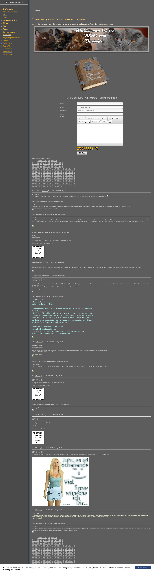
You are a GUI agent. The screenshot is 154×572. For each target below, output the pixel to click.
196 (68, 174)
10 (42, 161)
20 (32, 162)
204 (41, 176)
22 (35, 162)
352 (59, 186)
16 (51, 161)
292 (59, 182)
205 (44, 176)
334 (63, 185)
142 (37, 171)
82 (35, 167)
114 (63, 168)
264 (41, 180)
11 (43, 161)
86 (41, 167)
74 (54, 165)
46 (41, 164)
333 (61, 185)
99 (62, 167)
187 (48, 174)
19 (56, 161)
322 (37, 185)
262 (37, 180)
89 (46, 167)
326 (46, 185)
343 (39, 186)
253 (61, 179)
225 (44, 177)
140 (33, 171)
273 (61, 180)
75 (56, 165)
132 (59, 170)
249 (52, 179)
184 (41, 174)
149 (52, 171)
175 (66, 173)
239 (74, 177)
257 (70, 179)
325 (44, 185)
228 (50, 177)
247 (48, 179)
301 (35, 183)
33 (52, 162)
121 (35, 170)
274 (63, 180)
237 (70, 177)
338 (72, 185)
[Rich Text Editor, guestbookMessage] (100, 133)
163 (39, 173)
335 (66, 185)
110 (55, 168)
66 (41, 165)
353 (61, 186)
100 (33, 168)
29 (46, 162)
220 (33, 177)
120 (33, 170)
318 (72, 183)
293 (61, 182)
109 (52, 168)
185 (44, 174)
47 (43, 164)
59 (62, 164)
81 (34, 167)
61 (34, 165)
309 (52, 183)
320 (33, 185)
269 (52, 180)
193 (61, 174)
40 (32, 164)
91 (49, 167)
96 (57, 167)
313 (61, 183)
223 (39, 177)
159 (74, 171)
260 (33, 180)
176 (68, 173)
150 (55, 171)
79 (62, 165)
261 (35, 180)
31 (49, 162)
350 (55, 186)
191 (57, 174)
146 (46, 171)
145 (44, 171)
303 (39, 183)
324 (41, 185)
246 (46, 179)
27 (43, 162)
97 (59, 167)
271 (57, 180)
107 (48, 168)
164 (41, 173)
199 (74, 174)
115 (66, 168)
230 (55, 177)
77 (59, 165)
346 (46, 186)
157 (70, 171)
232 (59, 177)
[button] (79, 118)
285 (44, 182)
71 (49, 165)
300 (33, 183)
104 (41, 168)
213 (61, 176)
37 (59, 162)
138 (72, 170)
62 (35, 165)
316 (68, 183)
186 (46, 174)
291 (57, 182)
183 (39, 174)
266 (46, 180)
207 (48, 176)
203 (39, 176)
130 (55, 170)
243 (39, 179)
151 (57, 171)
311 (57, 183)
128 (50, 170)
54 (54, 164)
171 (57, 173)
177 (70, 173)
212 (59, 176)
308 (50, 183)
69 (46, 165)
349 (52, 186)
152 (59, 171)
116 (68, 168)
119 (74, 168)
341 (35, 186)
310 (55, 183)
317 (70, 183)
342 (37, 186)
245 (44, 179)
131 (57, 170)
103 (39, 168)
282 (37, 182)
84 (38, 167)
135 (66, 170)
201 (35, 176)
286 (46, 182)
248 (50, 179)
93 (52, 167)
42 (35, 164)
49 (46, 164)
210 (55, 176)
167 (48, 173)
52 (51, 164)
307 (48, 183)
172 (59, 173)
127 (48, 170)
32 (51, 162)
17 (53, 161)
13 (46, 161)
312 (59, 183)
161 (35, 173)
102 (37, 168)
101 (35, 168)
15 (49, 161)
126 (46, 170)
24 (38, 162)
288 (50, 182)
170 (55, 173)
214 (63, 176)
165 (44, 173)
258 (72, 179)
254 (63, 179)
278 (72, 180)
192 (59, 174)
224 (41, 177)
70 (48, 165)
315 (66, 183)
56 (57, 164)
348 (50, 186)
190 (55, 174)
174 (63, 173)
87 (43, 167)
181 (35, 174)
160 (33, 173)
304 (41, 183)
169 (52, 173)
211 (57, 176)
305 (44, 183)
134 (63, 170)
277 (70, 180)
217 (70, 176)
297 (70, 182)
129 (52, 170)
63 (37, 165)
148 (50, 171)
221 (35, 177)
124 (41, 170)
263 (39, 180)
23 (37, 162)
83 (37, 167)
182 (37, 174)
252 (59, 179)
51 (49, 164)
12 (45, 161)
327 (48, 185)
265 (44, 180)
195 (66, 174)
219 (74, 176)
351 (57, 186)
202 (37, 176)
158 (72, 171)
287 (48, 182)
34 (54, 162)
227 (48, 177)
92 (51, 167)
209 (52, 176)
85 (40, 167)
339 (74, 185)
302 (37, 183)
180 (33, 174)
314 (63, 183)
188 (50, 174)
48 (45, 164)
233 (61, 177)
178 (72, 173)
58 (60, 164)
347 (48, 186)
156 (68, 171)
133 (61, 170)
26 (41, 162)
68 (45, 165)
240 (33, 179)
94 (54, 167)
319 (74, 183)
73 (52, 165)
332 (59, 185)
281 (35, 182)
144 (41, 171)
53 (52, 164)
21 (34, 162)
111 (57, 168)
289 (52, 182)
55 (56, 164)
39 (62, 162)
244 (41, 179)
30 (48, 162)
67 (43, 165)
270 (55, 180)
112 (59, 168)
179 (74, 173)
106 (46, 168)
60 (32, 165)
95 (56, 167)
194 (63, 174)
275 (66, 180)
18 (54, 161)
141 (35, 171)
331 (57, 185)
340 (33, 186)
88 (45, 167)
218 (72, 176)
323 (39, 185)
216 (68, 176)
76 (57, 165)
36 (57, 162)
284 (41, 182)
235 (66, 177)
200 (33, 176)
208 (50, 176)
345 (44, 186)
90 (48, 167)
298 (72, 182)
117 (70, 168)
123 (39, 170)
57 (59, 164)
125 (44, 170)
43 (37, 164)
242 (37, 179)
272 (59, 180)
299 (74, 182)
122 (37, 170)
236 (68, 177)
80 (32, 167)
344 (41, 186)
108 (50, 168)
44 (38, 164)
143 (39, 171)
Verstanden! (143, 567)
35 (56, 162)
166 (46, 173)
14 (48, 161)
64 (38, 165)
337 (70, 185)
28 (45, 162)
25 (40, 162)
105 (44, 168)
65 (40, 165)
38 (60, 162)
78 (60, 165)
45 (40, 164)
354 (63, 186)
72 (51, 165)
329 (52, 185)
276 (68, 180)
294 (63, 182)
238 (72, 177)
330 (55, 185)
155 (66, 171)
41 (34, 164)
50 (48, 164)
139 (74, 170)
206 (46, 176)
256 (68, 179)
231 (57, 177)
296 (68, 182)
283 (39, 182)
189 (52, 174)
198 (72, 174)
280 (33, 182)
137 (70, 170)
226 (46, 177)
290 (55, 182)
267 (48, 180)
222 (37, 177)
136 (68, 170)
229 (52, 177)
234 (63, 177)
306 (46, 183)
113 (61, 168)
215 (66, 176)
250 (55, 179)
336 (68, 185)
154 (63, 171)
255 (66, 179)
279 (74, 180)
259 (74, 179)
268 (50, 180)
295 (66, 182)
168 (50, 173)
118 (72, 168)
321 (35, 185)
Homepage (45, 191)
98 (60, 167)
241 (35, 179)
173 (61, 173)
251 (57, 179)
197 (70, 174)
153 (61, 171)
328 (50, 185)
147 (48, 171)
